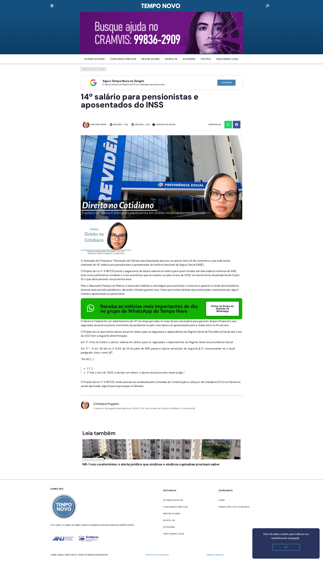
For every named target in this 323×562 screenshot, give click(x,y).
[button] (228, 124)
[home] (161, 6)
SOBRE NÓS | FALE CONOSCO (234, 507)
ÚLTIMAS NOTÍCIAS (173, 500)
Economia (169, 527)
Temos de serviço (215, 555)
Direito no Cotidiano (93, 69)
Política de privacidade (157, 555)
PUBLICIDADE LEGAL (174, 533)
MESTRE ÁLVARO (171, 513)
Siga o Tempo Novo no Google (123, 81)
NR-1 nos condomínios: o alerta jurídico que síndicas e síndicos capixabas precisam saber (151, 464)
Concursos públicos (175, 507)
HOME (222, 500)
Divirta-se (169, 520)
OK (286, 547)
